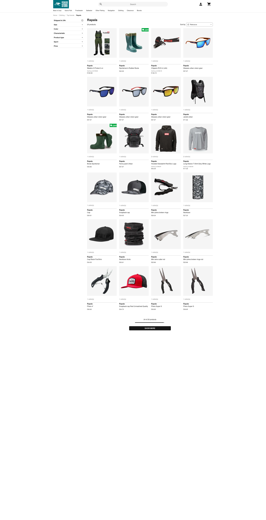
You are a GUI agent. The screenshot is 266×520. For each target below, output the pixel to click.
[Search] (100, 4)
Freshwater (79, 10)
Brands (139, 10)
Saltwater (89, 10)
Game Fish (68, 10)
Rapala (90, 65)
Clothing (121, 10)
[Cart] (209, 4)
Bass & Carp (57, 10)
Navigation (111, 10)
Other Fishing (100, 10)
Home (55, 15)
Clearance (130, 10)
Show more (150, 328)
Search (133, 4)
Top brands (70, 15)
